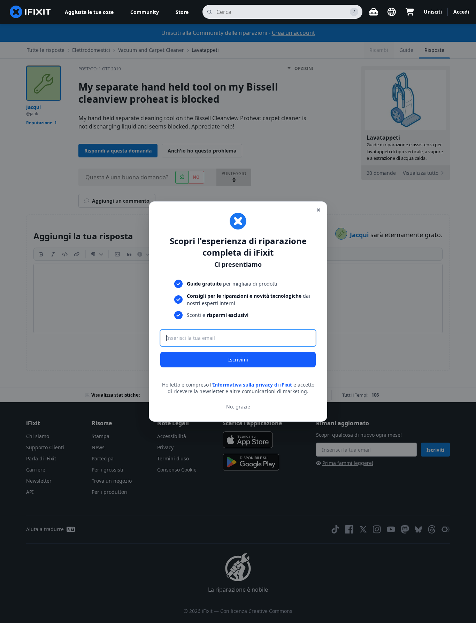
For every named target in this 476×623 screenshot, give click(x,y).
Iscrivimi (238, 359)
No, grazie (238, 406)
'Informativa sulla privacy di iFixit (252, 384)
